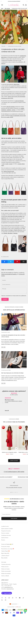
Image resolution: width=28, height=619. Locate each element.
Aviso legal (3, 562)
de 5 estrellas (17, 498)
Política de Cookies (5, 569)
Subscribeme (14, 518)
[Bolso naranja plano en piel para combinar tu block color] (14, 189)
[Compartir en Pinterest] (17, 261)
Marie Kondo (16, 84)
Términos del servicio (6, 564)
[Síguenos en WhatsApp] (5, 600)
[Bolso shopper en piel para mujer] (14, 243)
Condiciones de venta (6, 535)
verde (3, 163)
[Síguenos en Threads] (12, 597)
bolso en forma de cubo (9, 171)
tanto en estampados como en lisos (18, 115)
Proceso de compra (5, 546)
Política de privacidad (6, 571)
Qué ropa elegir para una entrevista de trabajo (12, 373)
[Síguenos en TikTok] (23, 597)
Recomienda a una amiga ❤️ (7, 548)
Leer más (3, 347)
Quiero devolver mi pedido (7, 528)
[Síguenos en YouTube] (19, 597)
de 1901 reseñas (14, 394)
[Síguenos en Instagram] (9, 597)
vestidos (22, 108)
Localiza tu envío (5, 526)
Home (2, 8)
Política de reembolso (6, 573)
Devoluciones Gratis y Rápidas (14, 477)
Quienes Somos (4, 537)
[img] (14, 393)
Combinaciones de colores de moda (14, 46)
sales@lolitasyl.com (8, 587)
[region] (14, 486)
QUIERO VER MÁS (14, 460)
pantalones (3, 109)
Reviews (3, 540)
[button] (3, 403)
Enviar (5, 299)
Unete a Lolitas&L (5, 575)
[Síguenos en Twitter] (5, 597)
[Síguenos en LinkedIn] (2, 600)
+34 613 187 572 (10, 588)
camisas (13, 109)
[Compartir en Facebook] (4, 261)
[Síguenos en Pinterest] (16, 597)
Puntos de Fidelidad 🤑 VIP (7, 544)
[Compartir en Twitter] (11, 261)
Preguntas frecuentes (6, 530)
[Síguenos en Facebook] (2, 597)
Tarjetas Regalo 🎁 (5, 551)
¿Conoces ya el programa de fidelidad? (14, 1)
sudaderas (9, 109)
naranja (10, 163)
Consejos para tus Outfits (6, 370)
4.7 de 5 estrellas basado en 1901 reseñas (14, 471)
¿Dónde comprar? (5, 555)
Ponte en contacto (5, 533)
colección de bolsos (10, 106)
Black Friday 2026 (5, 553)
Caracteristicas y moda (5, 332)
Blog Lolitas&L (7, 8)
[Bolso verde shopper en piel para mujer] (14, 127)
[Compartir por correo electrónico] (23, 261)
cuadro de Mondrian (19, 100)
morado (6, 163)
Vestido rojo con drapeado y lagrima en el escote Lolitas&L (9, 452)
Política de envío (4, 566)
